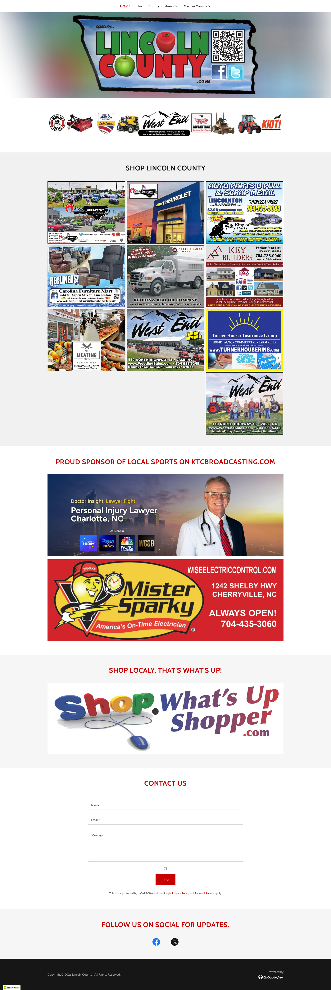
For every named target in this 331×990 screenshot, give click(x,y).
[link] (156, 942)
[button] (157, 6)
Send (166, 880)
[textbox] (165, 805)
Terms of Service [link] (204, 893)
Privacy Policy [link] (180, 893)
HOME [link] (125, 6)
